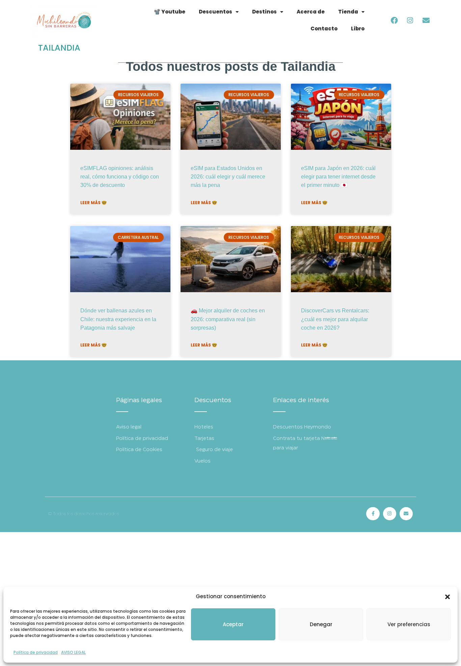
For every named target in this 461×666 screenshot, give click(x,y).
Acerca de (311, 11)
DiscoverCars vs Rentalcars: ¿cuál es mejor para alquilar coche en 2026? (335, 319)
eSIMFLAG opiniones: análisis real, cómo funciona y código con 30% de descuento (119, 176)
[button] (447, 596)
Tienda (348, 11)
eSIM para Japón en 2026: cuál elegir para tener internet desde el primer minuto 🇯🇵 (338, 176)
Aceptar (233, 624)
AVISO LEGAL (73, 652)
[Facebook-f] (372, 513)
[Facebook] (394, 20)
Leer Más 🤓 (93, 202)
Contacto (323, 28)
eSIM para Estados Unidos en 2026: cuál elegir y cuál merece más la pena (228, 176)
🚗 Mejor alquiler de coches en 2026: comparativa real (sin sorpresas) (228, 319)
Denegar (321, 624)
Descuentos (215, 11)
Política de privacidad (35, 652)
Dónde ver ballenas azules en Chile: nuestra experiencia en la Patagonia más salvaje (118, 319)
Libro (357, 28)
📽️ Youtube (169, 11)
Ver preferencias (408, 624)
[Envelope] (426, 20)
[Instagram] (410, 20)
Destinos (264, 11)
